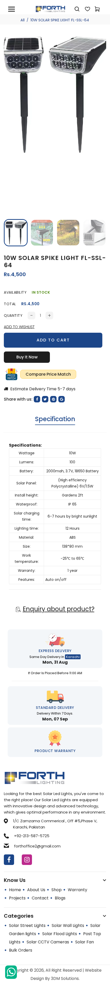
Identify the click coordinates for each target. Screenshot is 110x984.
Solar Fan (84, 942)
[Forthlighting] (50, 9)
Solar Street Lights (27, 925)
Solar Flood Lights (59, 934)
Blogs (60, 898)
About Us (36, 890)
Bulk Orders (20, 950)
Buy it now (27, 357)
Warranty (77, 890)
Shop (56, 890)
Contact (40, 898)
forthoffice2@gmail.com (37, 846)
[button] (11, 232)
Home (15, 890)
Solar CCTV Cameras (48, 942)
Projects (17, 898)
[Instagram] (27, 859)
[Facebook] (9, 859)
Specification (55, 419)
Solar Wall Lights (68, 925)
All (22, 20)
